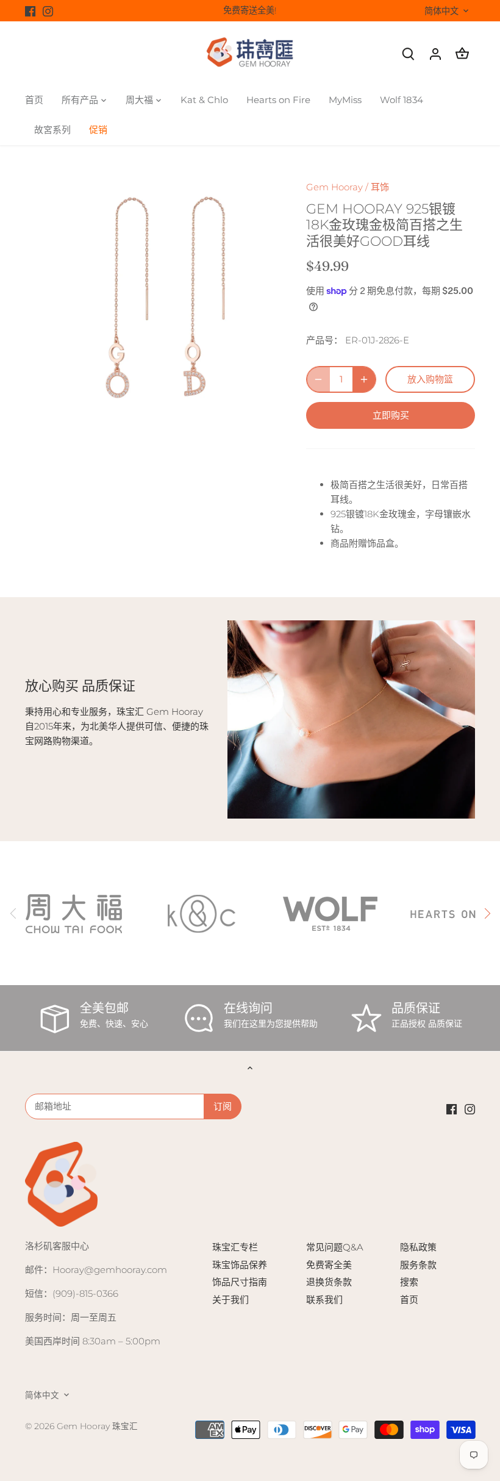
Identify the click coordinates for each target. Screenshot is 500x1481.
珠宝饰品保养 (239, 1265)
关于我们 (230, 1299)
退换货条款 (329, 1282)
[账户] (435, 53)
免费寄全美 (329, 1265)
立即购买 (391, 415)
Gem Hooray (334, 187)
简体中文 (441, 11)
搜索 (409, 1282)
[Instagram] (48, 10)
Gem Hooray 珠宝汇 (97, 1426)
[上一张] (13, 913)
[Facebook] (30, 10)
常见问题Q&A (334, 1247)
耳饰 (380, 187)
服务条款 (418, 1265)
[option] (154, 298)
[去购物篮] (462, 53)
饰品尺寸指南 (239, 1282)
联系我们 (324, 1299)
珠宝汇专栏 (235, 1247)
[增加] (364, 379)
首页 (409, 1299)
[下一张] (486, 913)
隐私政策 (418, 1247)
